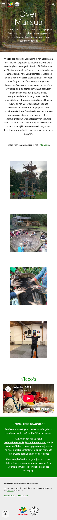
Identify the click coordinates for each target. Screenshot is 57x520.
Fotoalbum (44, 145)
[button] (3, 4)
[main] (28, 26)
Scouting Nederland (28, 40)
